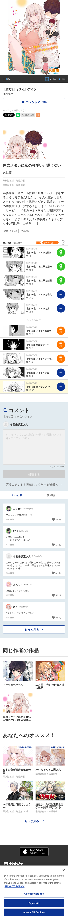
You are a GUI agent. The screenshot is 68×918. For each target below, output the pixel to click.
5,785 (58, 544)
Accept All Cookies (34, 912)
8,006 (58, 519)
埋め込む (29, 114)
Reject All (33, 903)
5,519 (58, 595)
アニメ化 (25, 231)
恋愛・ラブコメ (10, 231)
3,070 (58, 617)
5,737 (58, 572)
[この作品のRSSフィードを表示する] (38, 115)
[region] (34, 891)
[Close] (64, 870)
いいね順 (17, 495)
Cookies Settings (34, 893)
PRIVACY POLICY (14, 886)
